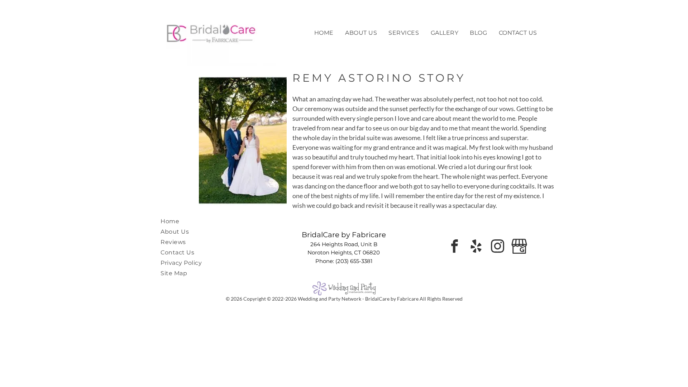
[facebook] (454, 247)
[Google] (519, 247)
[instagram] (497, 247)
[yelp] (476, 247)
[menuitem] (324, 32)
